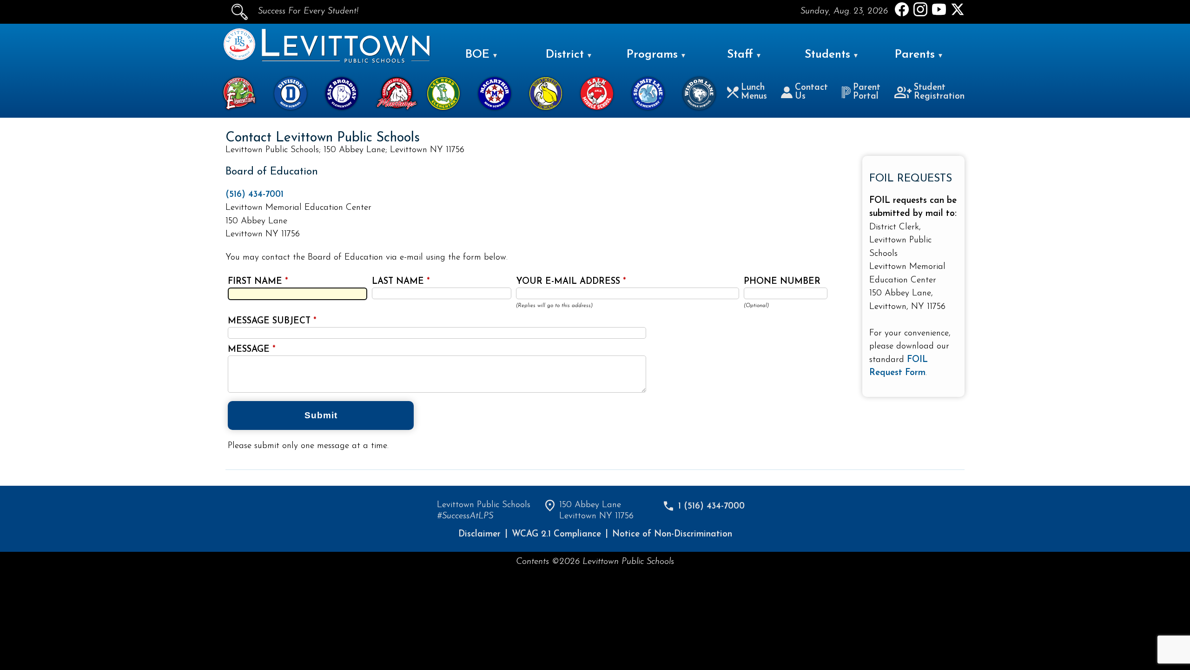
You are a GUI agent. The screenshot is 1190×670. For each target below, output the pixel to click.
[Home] (239, 58)
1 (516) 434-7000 (711, 506)
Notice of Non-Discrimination (672, 534)
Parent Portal (866, 92)
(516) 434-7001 (254, 194)
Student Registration (939, 92)
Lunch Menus (754, 92)
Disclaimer (479, 534)
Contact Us (811, 92)
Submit (320, 415)
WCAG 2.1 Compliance (556, 534)
